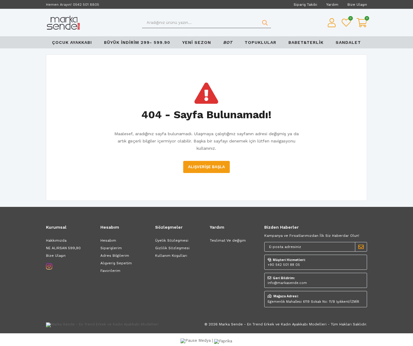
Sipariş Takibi (305, 4)
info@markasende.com (287, 283)
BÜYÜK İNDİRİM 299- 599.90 (137, 42)
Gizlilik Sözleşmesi (172, 248)
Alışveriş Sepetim (116, 263)
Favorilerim (350, 19)
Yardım (332, 4)
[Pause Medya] (196, 340)
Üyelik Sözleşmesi (171, 240)
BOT (228, 42)
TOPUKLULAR (260, 42)
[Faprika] (223, 340)
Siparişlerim (111, 248)
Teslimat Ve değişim (228, 240)
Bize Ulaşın (357, 4)
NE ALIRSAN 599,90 (63, 248)
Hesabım (108, 240)
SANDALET (348, 42)
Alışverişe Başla (206, 167)
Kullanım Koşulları (171, 255)
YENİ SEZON (196, 42)
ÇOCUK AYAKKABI (72, 42)
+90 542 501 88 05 (284, 265)
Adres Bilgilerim (114, 255)
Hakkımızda (56, 240)
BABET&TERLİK (306, 42)
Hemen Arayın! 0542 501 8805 (72, 4)
